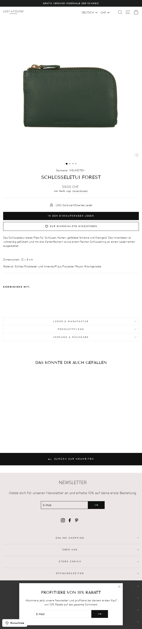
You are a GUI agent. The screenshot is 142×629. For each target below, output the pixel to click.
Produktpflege (71, 329)
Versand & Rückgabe (71, 337)
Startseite (61, 170)
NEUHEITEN (77, 170)
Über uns (70, 549)
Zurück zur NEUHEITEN (73, 458)
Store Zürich (70, 561)
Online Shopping (70, 537)
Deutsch (88, 12)
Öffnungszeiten (70, 573)
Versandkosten (80, 191)
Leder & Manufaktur (71, 321)
